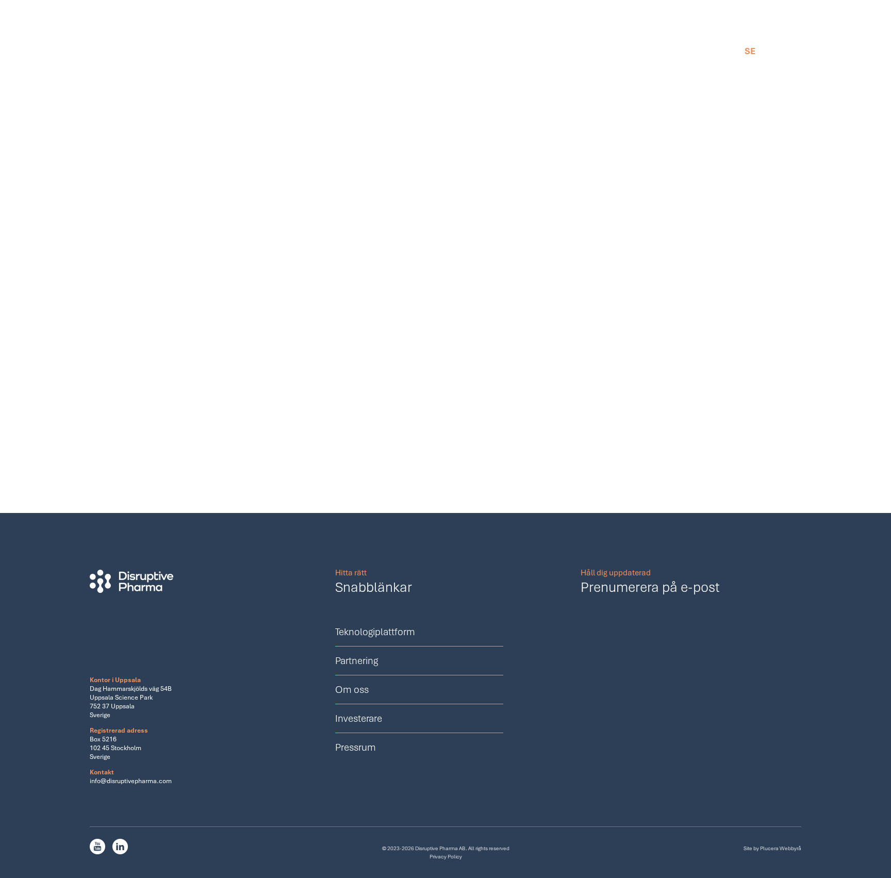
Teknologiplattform (306, 51)
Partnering (395, 51)
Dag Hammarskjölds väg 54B (131, 688)
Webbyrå (790, 848)
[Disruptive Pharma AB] (88, 45)
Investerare (532, 51)
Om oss (463, 51)
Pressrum (605, 51)
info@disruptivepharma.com (131, 780)
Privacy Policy (446, 856)
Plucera (769, 848)
